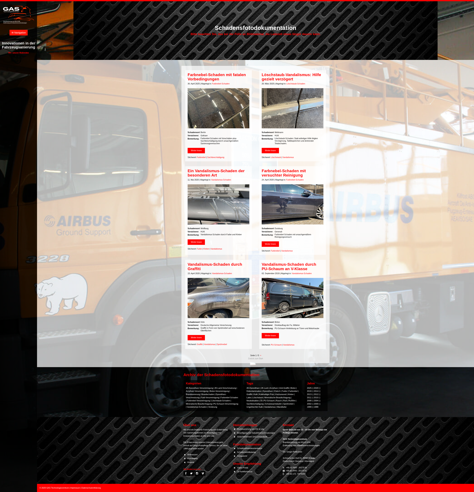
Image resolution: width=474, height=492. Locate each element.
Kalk (256, 394)
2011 (309, 398)
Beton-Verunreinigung (219, 391)
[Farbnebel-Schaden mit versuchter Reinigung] (292, 204)
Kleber (206, 249)
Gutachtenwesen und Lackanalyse (252, 437)
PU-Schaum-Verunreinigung (225, 404)
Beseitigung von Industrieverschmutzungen (256, 433)
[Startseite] (18, 15)
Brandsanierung (193, 394)
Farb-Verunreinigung (210, 398)
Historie (190, 462)
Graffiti (199, 344)
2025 (309, 388)
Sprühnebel (222, 344)
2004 (316, 401)
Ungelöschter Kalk (255, 407)
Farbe (199, 249)
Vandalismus (288, 157)
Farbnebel (201, 157)
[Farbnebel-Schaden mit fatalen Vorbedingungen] (218, 108)
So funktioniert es (244, 472)
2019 (309, 391)
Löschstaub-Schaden (295, 84)
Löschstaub (276, 157)
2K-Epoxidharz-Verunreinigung (199, 388)
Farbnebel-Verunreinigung (198, 401)
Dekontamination (254, 391)
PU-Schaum (276, 345)
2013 (309, 394)
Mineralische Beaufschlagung (199, 404)
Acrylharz (274, 388)
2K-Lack (264, 388)
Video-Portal (242, 468)
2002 (309, 404)
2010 (316, 398)
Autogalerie (242, 456)
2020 (316, 388)
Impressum (75, 488)
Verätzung (212, 407)
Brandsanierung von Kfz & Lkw (250, 429)
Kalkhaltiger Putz (266, 394)
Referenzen (192, 455)
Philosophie (192, 458)
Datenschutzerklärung (91, 488)
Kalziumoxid (281, 394)
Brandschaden (207, 394)
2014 (316, 391)
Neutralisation (253, 401)
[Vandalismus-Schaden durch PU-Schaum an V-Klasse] (292, 298)
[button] (196, 150)
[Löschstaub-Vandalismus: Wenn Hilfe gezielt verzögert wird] (292, 108)
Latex (249, 398)
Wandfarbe (281, 407)
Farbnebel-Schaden (221, 84)
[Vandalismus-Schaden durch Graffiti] (218, 298)
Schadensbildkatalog (246, 452)
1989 (316, 407)
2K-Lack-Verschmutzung (225, 388)
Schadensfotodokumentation (249, 448)
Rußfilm (291, 401)
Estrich (277, 391)
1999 (309, 407)
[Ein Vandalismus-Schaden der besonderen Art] (218, 204)
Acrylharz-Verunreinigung (197, 391)
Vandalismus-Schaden (221, 180)
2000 (316, 404)
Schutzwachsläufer (273, 404)
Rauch (279, 401)
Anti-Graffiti (284, 388)
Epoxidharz (268, 391)
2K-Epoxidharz (253, 388)
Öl (261, 401)
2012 (316, 394)
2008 (309, 401)
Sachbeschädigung (215, 157)
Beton (293, 388)
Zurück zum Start (255, 358)
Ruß (285, 401)
